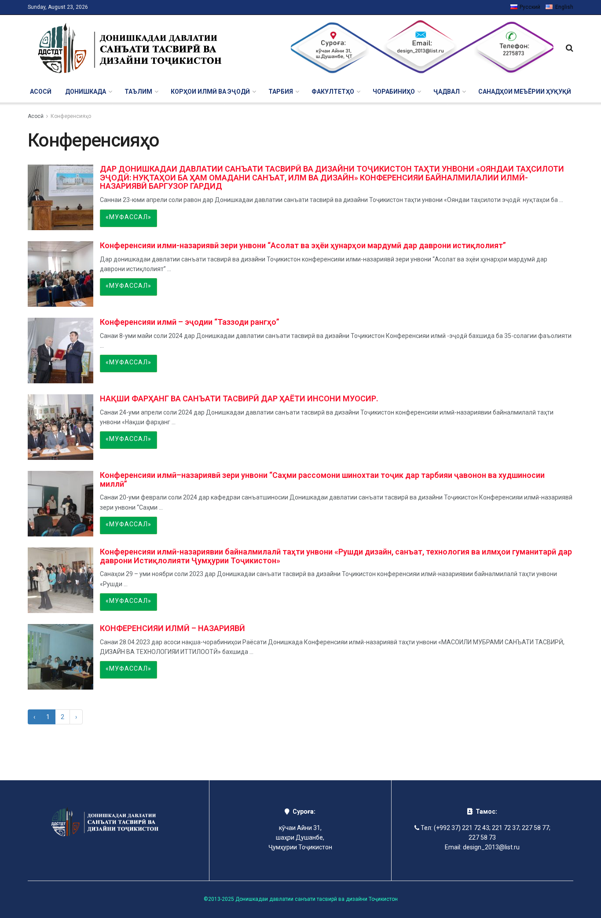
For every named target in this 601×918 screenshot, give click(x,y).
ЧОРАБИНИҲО (394, 91)
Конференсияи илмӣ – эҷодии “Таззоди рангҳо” (189, 322)
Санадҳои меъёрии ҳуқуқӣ (524, 91)
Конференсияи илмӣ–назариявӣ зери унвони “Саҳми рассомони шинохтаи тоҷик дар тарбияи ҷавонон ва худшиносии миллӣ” (322, 479)
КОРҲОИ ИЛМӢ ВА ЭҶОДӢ (210, 91)
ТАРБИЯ (280, 91)
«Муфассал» (128, 216)
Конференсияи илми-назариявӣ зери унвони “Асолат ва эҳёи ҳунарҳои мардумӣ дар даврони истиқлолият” (303, 245)
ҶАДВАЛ (446, 91)
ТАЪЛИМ (138, 91)
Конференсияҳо (71, 116)
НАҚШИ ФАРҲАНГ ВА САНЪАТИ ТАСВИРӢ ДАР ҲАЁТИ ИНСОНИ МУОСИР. (239, 398)
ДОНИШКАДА (85, 91)
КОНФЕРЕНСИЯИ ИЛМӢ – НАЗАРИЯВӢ (172, 628)
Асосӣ (40, 91)
